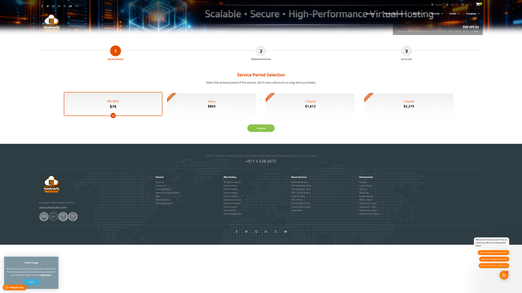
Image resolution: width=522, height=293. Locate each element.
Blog (158, 196)
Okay (31, 282)
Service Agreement (164, 203)
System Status (365, 186)
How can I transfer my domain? (494, 259)
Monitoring (364, 193)
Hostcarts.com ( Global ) (370, 214)
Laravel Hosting (230, 193)
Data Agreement (163, 200)
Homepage (402, 31)
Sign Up (454, 4)
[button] (15, 287)
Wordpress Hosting (232, 182)
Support (438, 4)
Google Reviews (366, 196)
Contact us (160, 186)
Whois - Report (366, 200)
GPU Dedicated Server (301, 186)
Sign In (468, 4)
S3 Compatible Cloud (300, 189)
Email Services (297, 196)
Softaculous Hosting (232, 200)
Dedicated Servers (299, 182)
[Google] (53, 6)
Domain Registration (232, 214)
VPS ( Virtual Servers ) (420, 31)
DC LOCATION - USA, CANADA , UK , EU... (452, 31)
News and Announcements (168, 193)
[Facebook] (42, 6)
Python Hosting (230, 186)
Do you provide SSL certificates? (494, 265)
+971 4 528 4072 (261, 161)
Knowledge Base (163, 189)
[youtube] (70, 6)
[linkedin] (59, 6)
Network (363, 189)
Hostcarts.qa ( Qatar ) (368, 210)
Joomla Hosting (230, 196)
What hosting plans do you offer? (493, 252)
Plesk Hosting (229, 210)
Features (363, 182)
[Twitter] (48, 6)
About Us (160, 182)
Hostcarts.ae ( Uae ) (368, 203)
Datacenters (296, 210)
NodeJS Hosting (230, 189)
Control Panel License (301, 207)
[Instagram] (65, 6)
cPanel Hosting (230, 207)
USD (77, 6)
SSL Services (297, 200)
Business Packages (231, 203)
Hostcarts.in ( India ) (368, 207)
